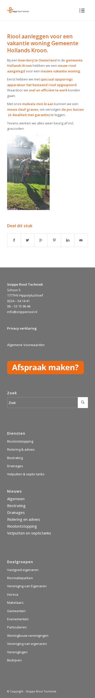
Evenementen (18, 619)
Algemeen (16, 498)
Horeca (12, 594)
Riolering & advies (21, 449)
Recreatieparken (20, 578)
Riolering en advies (23, 519)
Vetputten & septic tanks (26, 474)
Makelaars (15, 602)
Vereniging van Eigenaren (27, 586)
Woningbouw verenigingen (27, 635)
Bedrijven (14, 660)
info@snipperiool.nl (22, 312)
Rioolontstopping (20, 441)
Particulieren (17, 627)
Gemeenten (16, 611)
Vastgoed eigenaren (23, 569)
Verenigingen (17, 652)
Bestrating (15, 458)
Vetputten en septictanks (29, 532)
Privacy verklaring (22, 328)
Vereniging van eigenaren (27, 643)
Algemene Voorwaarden (26, 345)
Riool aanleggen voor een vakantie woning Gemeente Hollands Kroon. (42, 43)
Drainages (15, 466)
